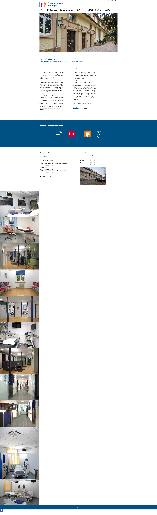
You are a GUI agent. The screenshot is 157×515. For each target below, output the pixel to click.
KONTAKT (114, 0)
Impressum (79, 507)
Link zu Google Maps (47, 176)
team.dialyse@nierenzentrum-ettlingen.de (55, 170)
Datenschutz (87, 507)
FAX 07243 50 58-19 (46, 172)
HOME (109, 0)
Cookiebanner (70, 507)
